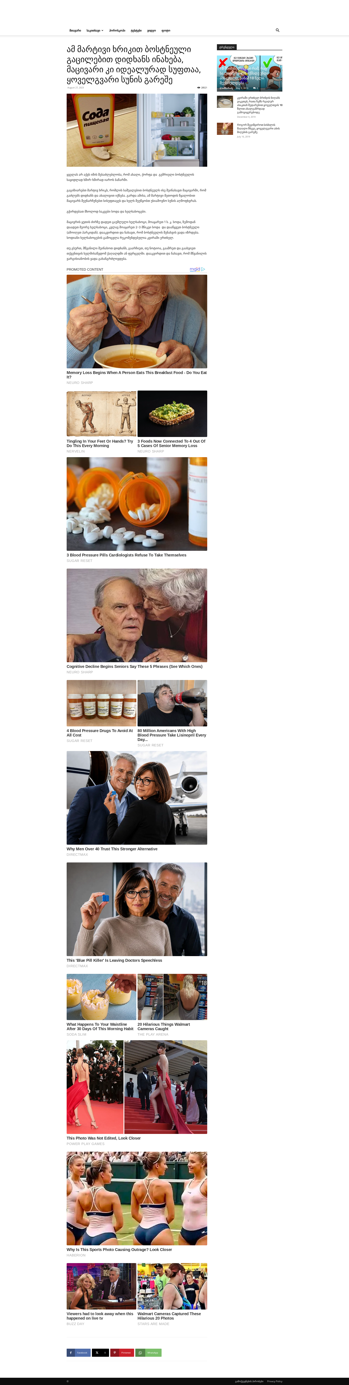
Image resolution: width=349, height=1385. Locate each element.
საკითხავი (93, 30)
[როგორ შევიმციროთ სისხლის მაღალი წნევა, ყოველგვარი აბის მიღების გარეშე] (225, 129)
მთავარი (75, 30)
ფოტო (166, 30)
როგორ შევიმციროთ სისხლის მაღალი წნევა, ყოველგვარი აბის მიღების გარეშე (258, 128)
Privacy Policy (274, 1381)
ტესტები (136, 30)
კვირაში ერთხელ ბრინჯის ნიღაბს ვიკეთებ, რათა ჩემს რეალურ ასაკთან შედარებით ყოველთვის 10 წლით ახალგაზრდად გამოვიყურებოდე (259, 105)
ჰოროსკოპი (117, 30)
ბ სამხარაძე (226, 88)
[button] (277, 31)
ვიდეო (151, 30)
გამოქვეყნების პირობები (249, 1381)
